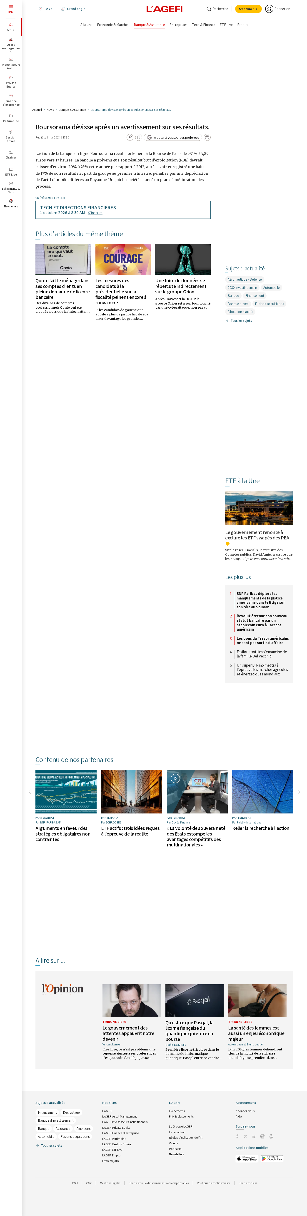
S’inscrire (95, 212)
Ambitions (83, 1128)
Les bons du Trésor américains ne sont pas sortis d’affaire (263, 640)
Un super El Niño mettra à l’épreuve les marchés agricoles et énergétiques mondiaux (262, 670)
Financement (254, 295)
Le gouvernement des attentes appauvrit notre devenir (128, 1033)
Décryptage (71, 1112)
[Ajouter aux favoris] (138, 137)
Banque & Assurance (72, 109)
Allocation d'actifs (240, 312)
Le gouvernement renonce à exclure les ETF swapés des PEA (257, 535)
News (50, 109)
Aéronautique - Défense (245, 279)
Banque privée (238, 304)
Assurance (63, 1128)
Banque (233, 295)
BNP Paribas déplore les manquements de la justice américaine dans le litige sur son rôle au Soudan (261, 600)
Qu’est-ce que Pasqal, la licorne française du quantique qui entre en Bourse (189, 1030)
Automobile (271, 287)
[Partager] (130, 137)
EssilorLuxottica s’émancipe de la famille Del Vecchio (262, 654)
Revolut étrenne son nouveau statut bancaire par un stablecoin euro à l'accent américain (262, 623)
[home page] (164, 8)
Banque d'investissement (55, 1120)
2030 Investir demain (242, 287)
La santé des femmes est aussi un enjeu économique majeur (256, 1033)
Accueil (37, 109)
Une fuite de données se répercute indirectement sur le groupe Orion (180, 286)
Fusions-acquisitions (269, 304)
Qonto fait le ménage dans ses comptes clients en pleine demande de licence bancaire (62, 288)
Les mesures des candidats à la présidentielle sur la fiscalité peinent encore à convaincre (121, 291)
